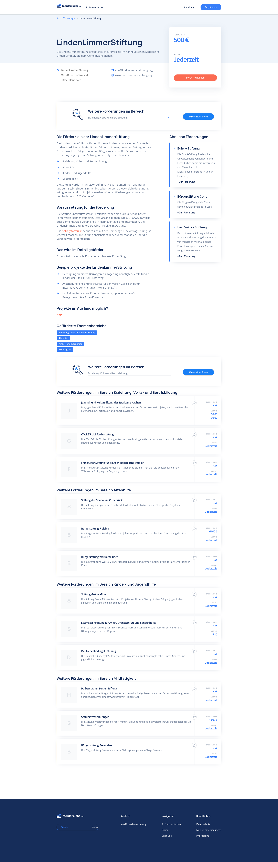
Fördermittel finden (198, 116)
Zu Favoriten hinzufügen (194, 402)
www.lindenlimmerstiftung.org (133, 75)
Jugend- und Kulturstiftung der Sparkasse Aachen (111, 402)
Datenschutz (203, 824)
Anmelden (189, 7)
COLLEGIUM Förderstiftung (97, 434)
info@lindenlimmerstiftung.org (134, 70)
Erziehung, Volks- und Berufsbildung (77, 332)
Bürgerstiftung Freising (95, 528)
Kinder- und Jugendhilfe (70, 343)
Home (58, 18)
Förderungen (69, 18)
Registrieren (211, 7)
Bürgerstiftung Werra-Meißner (99, 557)
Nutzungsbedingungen (208, 830)
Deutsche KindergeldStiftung (98, 651)
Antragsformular (72, 231)
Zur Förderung (187, 181)
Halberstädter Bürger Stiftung (99, 688)
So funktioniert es (94, 7)
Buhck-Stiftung (188, 148)
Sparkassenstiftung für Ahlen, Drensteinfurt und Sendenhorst (118, 622)
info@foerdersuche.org (133, 824)
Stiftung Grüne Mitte (93, 594)
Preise (165, 830)
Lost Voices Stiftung (192, 227)
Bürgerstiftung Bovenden (96, 745)
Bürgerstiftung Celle (192, 196)
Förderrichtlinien (195, 77)
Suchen (94, 827)
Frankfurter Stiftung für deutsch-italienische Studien (112, 462)
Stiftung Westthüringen (95, 717)
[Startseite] (70, 6)
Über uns (167, 835)
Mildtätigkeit (65, 349)
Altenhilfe (63, 338)
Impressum (202, 835)
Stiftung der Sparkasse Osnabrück (101, 500)
